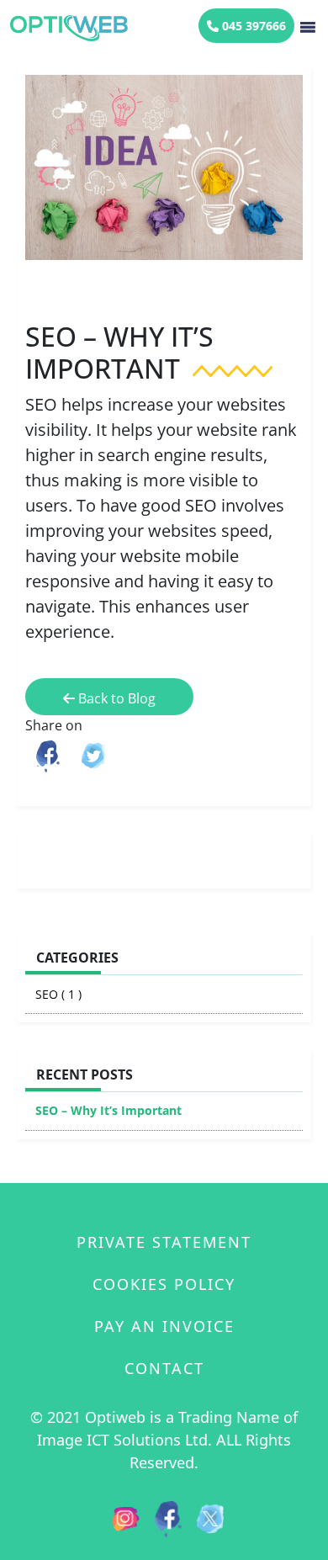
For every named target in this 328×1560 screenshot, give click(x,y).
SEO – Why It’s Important (108, 1110)
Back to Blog (115, 698)
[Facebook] (168, 1517)
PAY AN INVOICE (164, 1326)
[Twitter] (210, 1517)
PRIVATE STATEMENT (164, 1242)
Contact (164, 1368)
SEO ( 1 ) (58, 994)
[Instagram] (126, 1517)
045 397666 (252, 26)
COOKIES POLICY (164, 1284)
